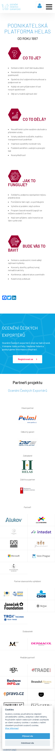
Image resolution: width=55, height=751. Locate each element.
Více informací (12, 728)
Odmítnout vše (27, 743)
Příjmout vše (27, 736)
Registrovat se (26, 359)
